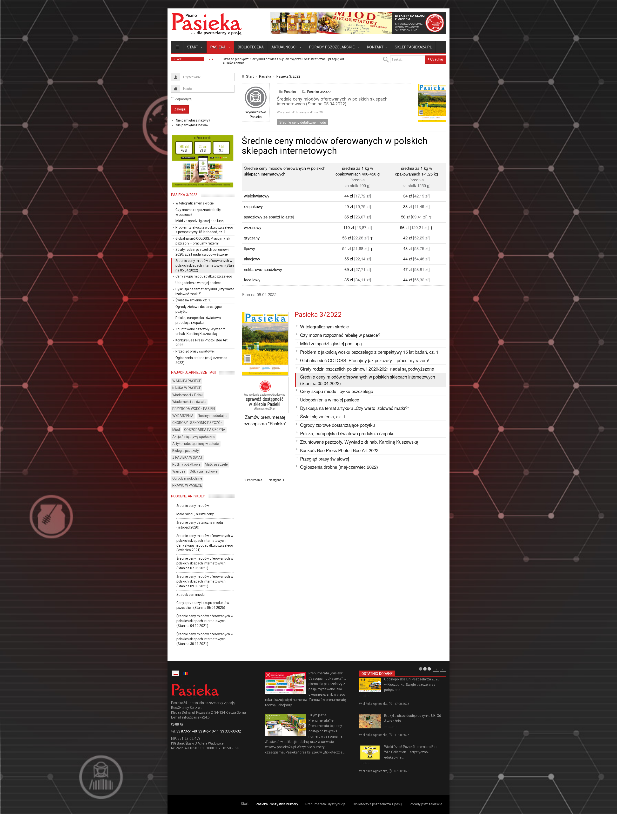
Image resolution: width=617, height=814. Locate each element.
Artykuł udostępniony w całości (195, 444)
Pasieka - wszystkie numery (277, 804)
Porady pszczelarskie (332, 47)
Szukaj (437, 59)
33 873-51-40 (186, 731)
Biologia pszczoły (185, 451)
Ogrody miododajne (187, 478)
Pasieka (218, 47)
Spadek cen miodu (190, 595)
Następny (443, 669)
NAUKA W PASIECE (186, 388)
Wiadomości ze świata (189, 402)
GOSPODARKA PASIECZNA (204, 430)
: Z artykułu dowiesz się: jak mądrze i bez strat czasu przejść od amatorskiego (283, 60)
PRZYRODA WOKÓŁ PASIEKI (193, 409)
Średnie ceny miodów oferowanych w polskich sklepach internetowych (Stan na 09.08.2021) (204, 581)
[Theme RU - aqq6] (206, 24)
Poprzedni (436, 669)
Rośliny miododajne (213, 416)
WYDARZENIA (183, 416)
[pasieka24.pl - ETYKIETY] (358, 23)
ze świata (390, 727)
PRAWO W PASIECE (187, 485)
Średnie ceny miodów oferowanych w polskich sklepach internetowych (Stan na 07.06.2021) (204, 563)
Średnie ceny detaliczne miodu (302, 122)
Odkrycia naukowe (204, 471)
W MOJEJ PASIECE (186, 381)
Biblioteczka (251, 47)
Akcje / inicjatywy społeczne (193, 437)
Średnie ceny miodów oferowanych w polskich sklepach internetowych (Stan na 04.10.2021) (204, 621)
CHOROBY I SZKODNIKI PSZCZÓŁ (197, 423)
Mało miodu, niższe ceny (195, 514)
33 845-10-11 (208, 731)
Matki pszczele (216, 464)
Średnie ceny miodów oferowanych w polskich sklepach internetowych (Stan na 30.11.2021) (204, 639)
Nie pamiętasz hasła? (192, 125)
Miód (176, 430)
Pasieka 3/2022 (288, 76)
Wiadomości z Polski (187, 395)
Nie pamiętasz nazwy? (193, 120)
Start (193, 47)
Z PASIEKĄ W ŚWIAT (187, 457)
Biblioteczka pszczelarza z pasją (377, 804)
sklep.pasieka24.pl (413, 47)
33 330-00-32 (230, 731)
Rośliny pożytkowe (186, 464)
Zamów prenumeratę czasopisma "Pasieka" (265, 420)
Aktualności (284, 47)
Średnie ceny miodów (192, 506)
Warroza (178, 471)
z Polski (364, 696)
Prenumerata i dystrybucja (325, 804)
